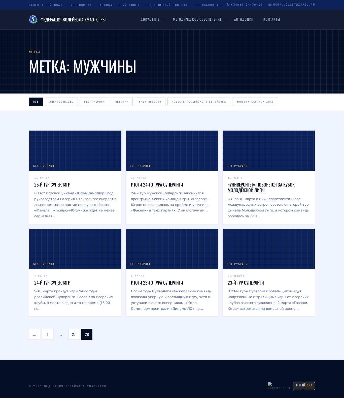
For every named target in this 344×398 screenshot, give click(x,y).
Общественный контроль (168, 5)
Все (36, 101)
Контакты (271, 19)
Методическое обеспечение (197, 19)
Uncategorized (61, 101)
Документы (150, 19)
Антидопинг (244, 19)
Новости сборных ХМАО (255, 101)
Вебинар (121, 101)
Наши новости (150, 101)
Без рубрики (94, 101)
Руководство (80, 5)
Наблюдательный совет (119, 5)
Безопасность (208, 5)
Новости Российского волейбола (199, 101)
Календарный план (45, 5)
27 (74, 334)
